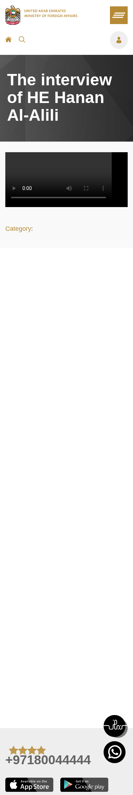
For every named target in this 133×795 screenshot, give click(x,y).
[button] (115, 726)
